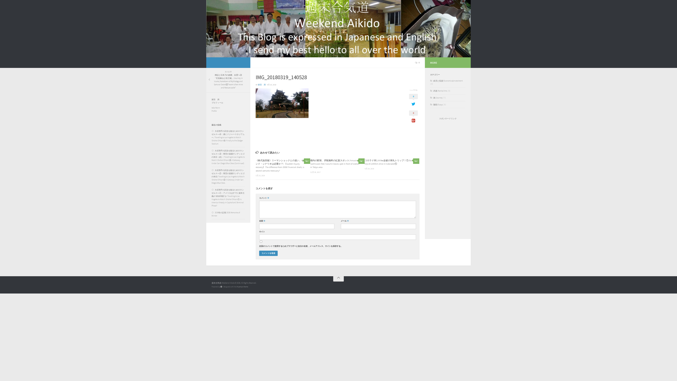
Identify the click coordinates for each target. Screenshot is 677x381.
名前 (262, 221)
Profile (214, 111)
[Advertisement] (447, 179)
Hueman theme (242, 287)
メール (345, 221)
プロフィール (217, 102)
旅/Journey (438, 97)
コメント (264, 198)
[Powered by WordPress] (221, 287)
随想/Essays (438, 104)
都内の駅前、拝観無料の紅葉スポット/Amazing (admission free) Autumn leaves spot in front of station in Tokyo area (334, 163)
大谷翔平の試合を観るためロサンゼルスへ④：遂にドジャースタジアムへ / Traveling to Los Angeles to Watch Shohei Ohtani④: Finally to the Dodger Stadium (228, 137)
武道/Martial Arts (440, 91)
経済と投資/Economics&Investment (448, 81)
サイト (262, 232)
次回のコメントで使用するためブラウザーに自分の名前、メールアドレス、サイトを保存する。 (301, 246)
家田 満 (262, 85)
